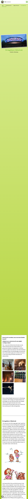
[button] (2, 496)
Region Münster (16, 5)
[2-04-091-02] (20, 364)
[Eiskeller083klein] (8, 388)
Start (3, 5)
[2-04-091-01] (8, 364)
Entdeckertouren (8, 5)
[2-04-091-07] (8, 376)
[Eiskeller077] (20, 376)
